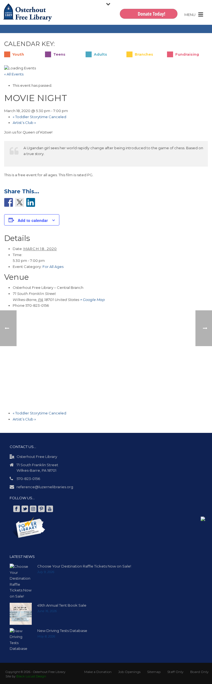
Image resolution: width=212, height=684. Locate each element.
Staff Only (175, 673)
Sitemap (154, 673)
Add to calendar (33, 221)
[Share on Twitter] (19, 202)
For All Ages (53, 268)
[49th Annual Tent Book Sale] (21, 615)
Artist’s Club (24, 122)
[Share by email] (41, 203)
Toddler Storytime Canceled (39, 117)
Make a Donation (98, 673)
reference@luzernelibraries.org (45, 488)
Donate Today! (151, 13)
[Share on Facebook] (8, 202)
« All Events (13, 74)
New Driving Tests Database (62, 632)
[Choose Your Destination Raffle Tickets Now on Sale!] (21, 583)
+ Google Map (92, 301)
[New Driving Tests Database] (21, 641)
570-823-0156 (28, 480)
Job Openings (129, 673)
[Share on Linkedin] (30, 202)
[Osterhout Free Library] (27, 12)
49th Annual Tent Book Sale (61, 606)
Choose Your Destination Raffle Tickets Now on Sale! (84, 567)
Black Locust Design (31, 678)
